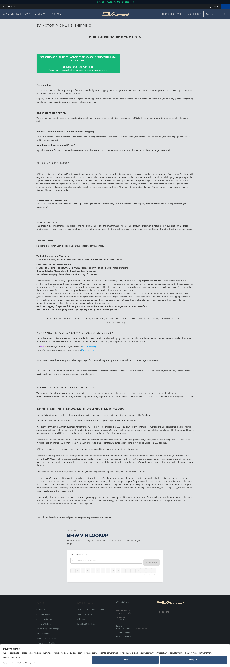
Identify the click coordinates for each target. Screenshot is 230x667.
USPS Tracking (87, 350)
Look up (153, 562)
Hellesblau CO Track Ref (85, 624)
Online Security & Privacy (46, 638)
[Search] (224, 14)
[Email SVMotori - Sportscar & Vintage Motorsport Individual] (158, 612)
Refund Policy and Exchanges (47, 628)
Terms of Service (42, 633)
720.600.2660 (121, 619)
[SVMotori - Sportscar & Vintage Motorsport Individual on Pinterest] (163, 612)
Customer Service (43, 614)
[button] (23, 14)
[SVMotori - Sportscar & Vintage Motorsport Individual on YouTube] (167, 612)
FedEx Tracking (89, 346)
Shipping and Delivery (45, 619)
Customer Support (123, 628)
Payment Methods (43, 624)
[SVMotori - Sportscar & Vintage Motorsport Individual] (115, 14)
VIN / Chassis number (78, 555)
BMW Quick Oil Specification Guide (90, 609)
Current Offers (42, 609)
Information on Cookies (45, 643)
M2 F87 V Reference (84, 614)
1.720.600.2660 (8, 7)
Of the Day (80, 619)
